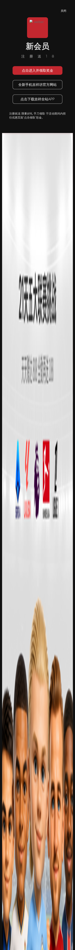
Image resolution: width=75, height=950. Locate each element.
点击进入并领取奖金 (37, 70)
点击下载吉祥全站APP (37, 99)
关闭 (63, 11)
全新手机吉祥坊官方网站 (37, 84)
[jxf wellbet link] (37, 608)
